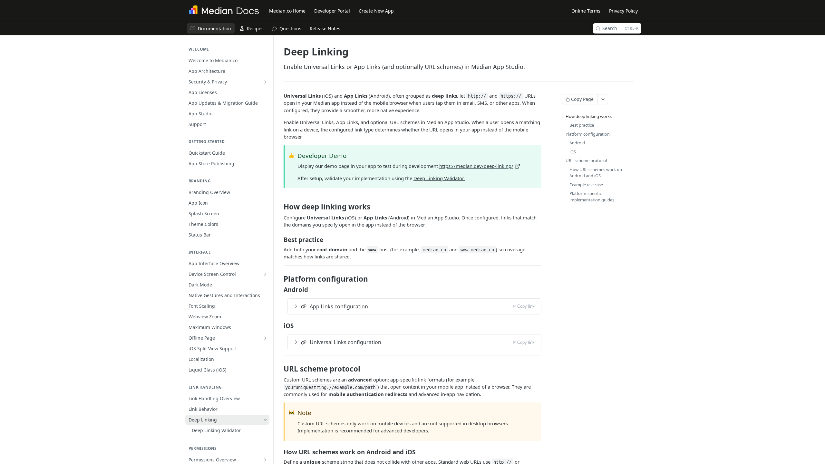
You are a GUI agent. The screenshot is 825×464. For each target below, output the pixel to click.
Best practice (581, 125)
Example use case (586, 185)
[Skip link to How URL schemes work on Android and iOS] (279, 452)
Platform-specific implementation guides (591, 196)
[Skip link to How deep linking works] (279, 207)
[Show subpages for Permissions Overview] (265, 459)
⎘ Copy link (524, 306)
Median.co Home (287, 11)
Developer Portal (332, 11)
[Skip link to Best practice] (279, 239)
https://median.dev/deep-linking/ (476, 166)
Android (577, 143)
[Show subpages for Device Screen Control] (265, 274)
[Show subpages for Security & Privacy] (265, 81)
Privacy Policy (623, 11)
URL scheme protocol (586, 160)
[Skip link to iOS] (279, 325)
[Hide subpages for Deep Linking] (265, 419)
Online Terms (585, 11)
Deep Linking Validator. (439, 178)
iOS (572, 152)
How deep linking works (589, 116)
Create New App (376, 11)
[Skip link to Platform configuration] (279, 279)
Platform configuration (588, 134)
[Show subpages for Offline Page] (265, 338)
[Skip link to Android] (279, 290)
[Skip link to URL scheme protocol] (279, 369)
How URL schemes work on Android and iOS (595, 173)
